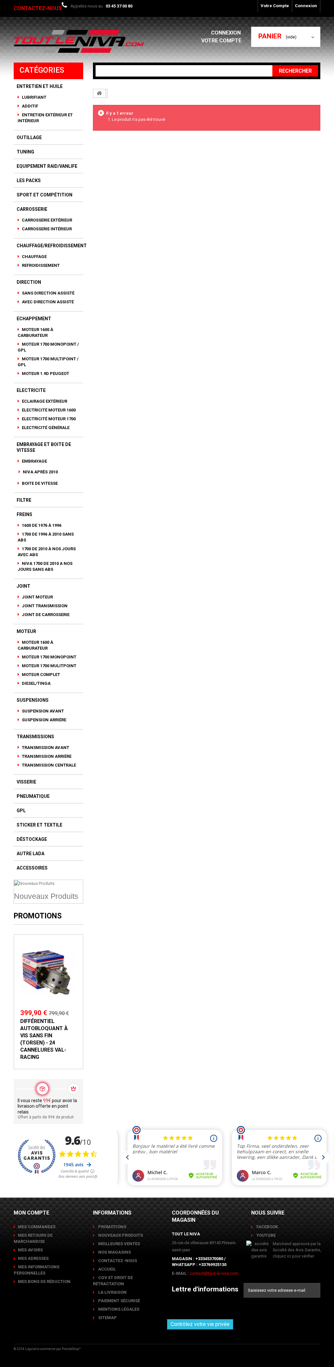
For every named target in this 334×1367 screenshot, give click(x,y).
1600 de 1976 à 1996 (41, 525)
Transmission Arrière (46, 756)
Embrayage (34, 461)
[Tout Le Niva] (79, 41)
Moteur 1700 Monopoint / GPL (48, 347)
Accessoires (32, 868)
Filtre (24, 500)
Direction (29, 282)
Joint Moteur (37, 597)
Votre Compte (275, 5)
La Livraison (112, 1292)
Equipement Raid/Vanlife (47, 166)
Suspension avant (42, 711)
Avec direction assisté (47, 301)
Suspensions (33, 700)
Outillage (29, 137)
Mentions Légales (118, 1309)
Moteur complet (40, 674)
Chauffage (34, 256)
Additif (29, 106)
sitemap (107, 1317)
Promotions (38, 916)
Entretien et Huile (40, 86)
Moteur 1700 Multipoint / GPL (48, 361)
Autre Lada (30, 853)
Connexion (306, 5)
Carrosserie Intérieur (46, 228)
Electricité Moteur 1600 (48, 410)
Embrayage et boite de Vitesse (44, 447)
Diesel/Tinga (36, 683)
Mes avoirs (30, 1249)
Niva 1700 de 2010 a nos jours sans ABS (45, 566)
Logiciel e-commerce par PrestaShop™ (53, 1349)
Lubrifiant (33, 97)
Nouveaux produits (120, 1235)
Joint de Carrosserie (45, 614)
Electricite (31, 390)
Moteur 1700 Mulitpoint (48, 665)
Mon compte (31, 1213)
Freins (24, 514)
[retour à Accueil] (99, 93)
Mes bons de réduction (44, 1281)
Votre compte (221, 40)
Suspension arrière (43, 719)
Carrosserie (32, 209)
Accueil (106, 1269)
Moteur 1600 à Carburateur (35, 332)
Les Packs (29, 180)
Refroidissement (40, 265)
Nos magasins (114, 1252)
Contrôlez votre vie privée (200, 1324)
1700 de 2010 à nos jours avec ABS (47, 551)
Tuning (25, 151)
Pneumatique (33, 796)
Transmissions (35, 736)
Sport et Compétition (44, 194)
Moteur (26, 631)
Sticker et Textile (39, 824)
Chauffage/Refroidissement (52, 245)
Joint (23, 586)
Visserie (26, 781)
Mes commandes (36, 1226)
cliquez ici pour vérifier (293, 1256)
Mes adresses (33, 1258)
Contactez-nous (38, 8)
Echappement (34, 318)
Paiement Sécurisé (118, 1300)
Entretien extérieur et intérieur (45, 117)
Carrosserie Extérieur (46, 220)
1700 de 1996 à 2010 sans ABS (46, 537)
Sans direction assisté (47, 293)
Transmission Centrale (48, 765)
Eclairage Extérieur (44, 401)
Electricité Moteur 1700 (48, 418)
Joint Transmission (44, 605)
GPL (21, 810)
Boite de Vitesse (39, 483)
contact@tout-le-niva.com (214, 1273)
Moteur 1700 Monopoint (48, 657)
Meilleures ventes (118, 1243)
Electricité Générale (45, 427)
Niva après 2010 (40, 471)
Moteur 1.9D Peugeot (45, 373)
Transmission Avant (45, 747)
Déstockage (32, 839)
